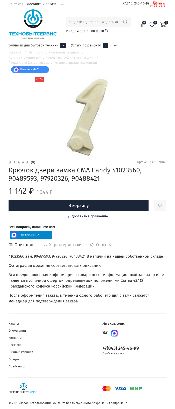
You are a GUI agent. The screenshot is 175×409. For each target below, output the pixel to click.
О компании (17, 330)
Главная (15, 52)
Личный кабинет (21, 352)
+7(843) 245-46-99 (136, 3)
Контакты (16, 4)
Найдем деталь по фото (85, 31)
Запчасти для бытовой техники (33, 45)
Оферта (14, 359)
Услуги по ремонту (86, 45)
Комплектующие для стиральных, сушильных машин (51, 57)
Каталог (14, 323)
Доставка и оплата (41, 4)
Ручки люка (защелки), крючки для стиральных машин (53, 63)
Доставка (15, 345)
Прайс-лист (17, 366)
